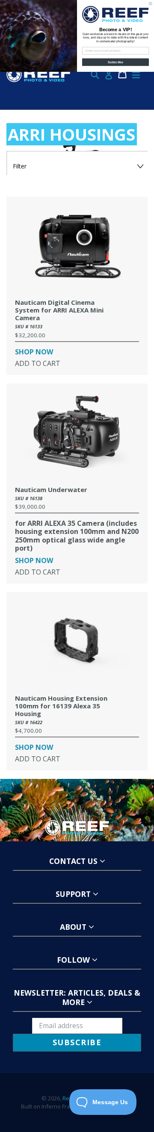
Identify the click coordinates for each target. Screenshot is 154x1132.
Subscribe (115, 62)
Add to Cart (37, 363)
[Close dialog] (150, 4)
